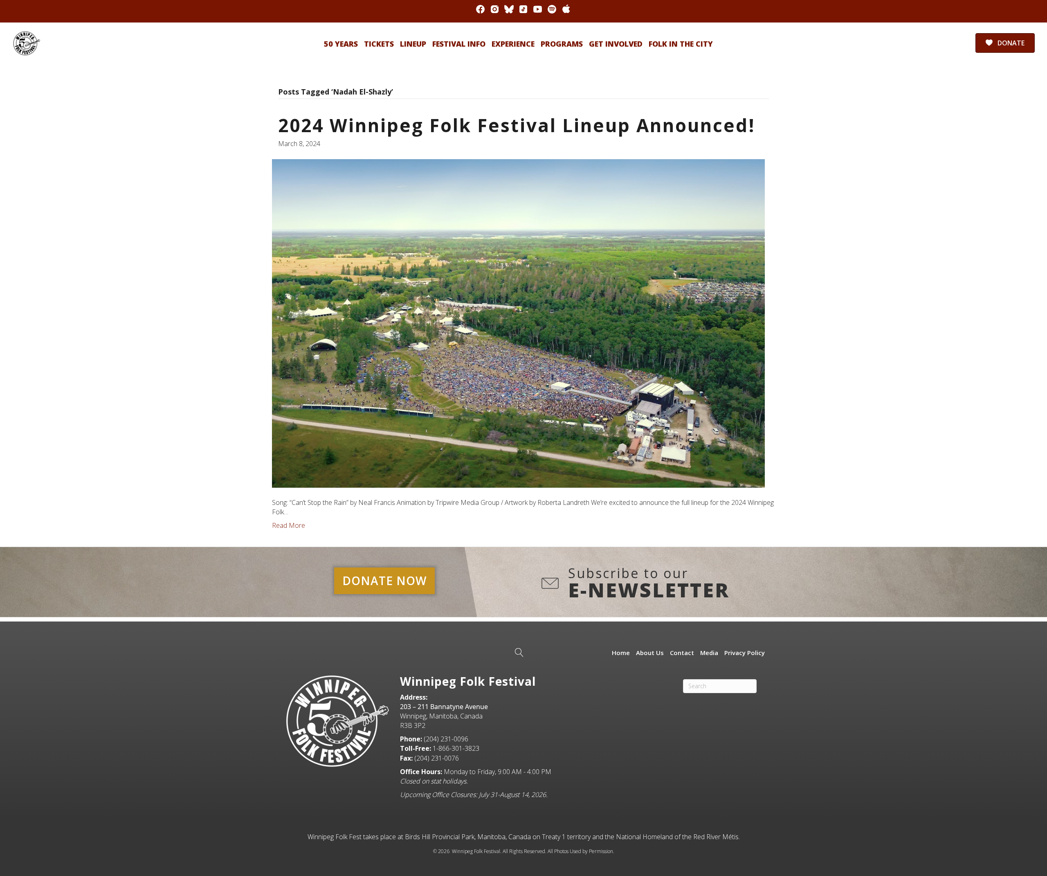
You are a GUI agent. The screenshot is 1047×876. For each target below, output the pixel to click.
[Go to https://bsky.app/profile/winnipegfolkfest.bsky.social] (509, 9)
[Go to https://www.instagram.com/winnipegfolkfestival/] (495, 9)
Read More (288, 525)
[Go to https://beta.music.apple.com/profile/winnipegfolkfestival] (566, 9)
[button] (384, 580)
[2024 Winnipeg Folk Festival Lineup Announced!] (518, 322)
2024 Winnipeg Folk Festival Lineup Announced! (516, 125)
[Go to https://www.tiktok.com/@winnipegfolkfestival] (523, 9)
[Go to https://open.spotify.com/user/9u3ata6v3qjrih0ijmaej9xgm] (552, 9)
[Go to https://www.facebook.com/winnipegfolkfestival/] (480, 9)
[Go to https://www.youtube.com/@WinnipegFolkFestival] (537, 9)
